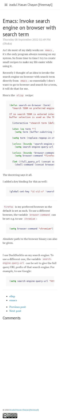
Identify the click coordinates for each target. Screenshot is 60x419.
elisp (12, 296)
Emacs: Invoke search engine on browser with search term (29, 27)
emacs (13, 300)
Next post (15, 311)
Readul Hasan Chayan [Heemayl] (30, 4)
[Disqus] (30, 363)
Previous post (17, 307)
